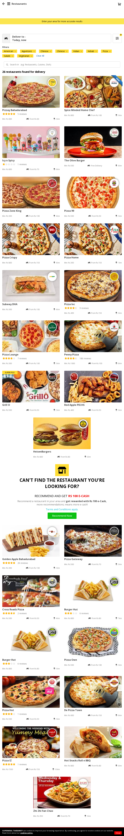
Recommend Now (62, 515)
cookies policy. (26, 833)
